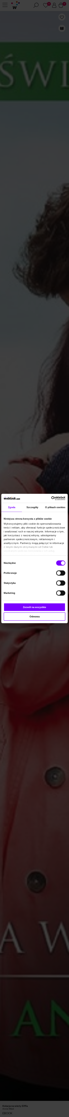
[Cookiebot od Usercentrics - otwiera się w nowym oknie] (51, 498)
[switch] (60, 573)
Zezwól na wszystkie (34, 607)
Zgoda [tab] (11, 507)
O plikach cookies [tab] (55, 507)
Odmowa (35, 616)
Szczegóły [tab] (32, 507)
